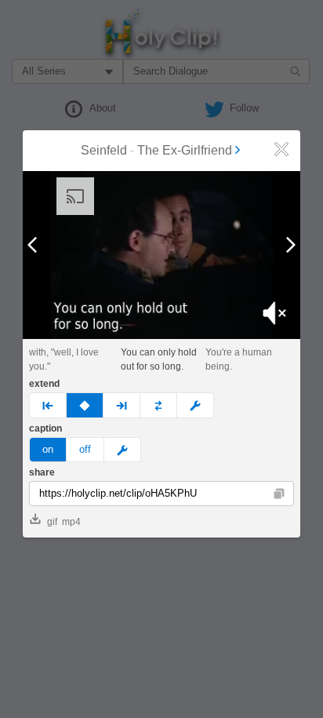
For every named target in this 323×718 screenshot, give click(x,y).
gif (52, 521)
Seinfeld (104, 150)
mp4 (71, 521)
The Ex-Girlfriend (184, 150)
